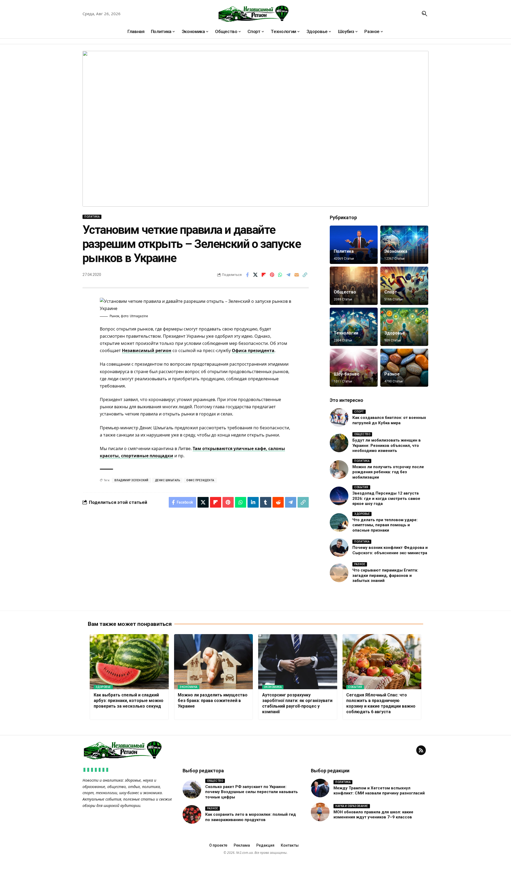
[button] (424, 13)
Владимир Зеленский (131, 480)
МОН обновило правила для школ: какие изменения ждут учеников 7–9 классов (373, 815)
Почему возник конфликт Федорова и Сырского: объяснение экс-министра (390, 550)
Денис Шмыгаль (167, 480)
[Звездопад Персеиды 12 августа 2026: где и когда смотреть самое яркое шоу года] (339, 496)
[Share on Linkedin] (253, 502)
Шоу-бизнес (346, 374)
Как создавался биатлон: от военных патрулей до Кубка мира (389, 420)
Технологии (346, 333)
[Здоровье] (404, 327)
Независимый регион (146, 350)
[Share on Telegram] (288, 275)
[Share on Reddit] (278, 502)
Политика (92, 216)
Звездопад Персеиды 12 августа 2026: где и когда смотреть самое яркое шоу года (386, 498)
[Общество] (354, 286)
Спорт (390, 292)
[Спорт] (404, 286)
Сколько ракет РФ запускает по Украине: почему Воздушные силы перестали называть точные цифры (251, 791)
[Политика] (354, 245)
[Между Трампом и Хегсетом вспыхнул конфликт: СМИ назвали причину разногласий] (320, 788)
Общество (345, 292)
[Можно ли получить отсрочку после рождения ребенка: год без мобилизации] (339, 469)
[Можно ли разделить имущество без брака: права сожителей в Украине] (213, 662)
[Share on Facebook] (247, 275)
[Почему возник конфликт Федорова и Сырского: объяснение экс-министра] (339, 547)
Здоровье (394, 333)
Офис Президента (200, 480)
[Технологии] (354, 327)
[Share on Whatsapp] (280, 275)
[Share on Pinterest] (272, 275)
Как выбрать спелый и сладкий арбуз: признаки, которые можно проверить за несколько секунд (128, 700)
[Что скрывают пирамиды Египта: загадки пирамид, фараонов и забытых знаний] (339, 573)
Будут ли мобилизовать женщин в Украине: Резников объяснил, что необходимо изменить (386, 445)
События (361, 487)
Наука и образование (351, 806)
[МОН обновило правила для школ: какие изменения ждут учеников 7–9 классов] (320, 812)
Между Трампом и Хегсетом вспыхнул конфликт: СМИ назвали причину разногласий (379, 791)
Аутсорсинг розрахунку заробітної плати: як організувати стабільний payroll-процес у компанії (297, 703)
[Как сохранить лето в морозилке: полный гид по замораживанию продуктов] (192, 814)
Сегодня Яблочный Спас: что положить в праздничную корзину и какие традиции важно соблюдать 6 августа (380, 703)
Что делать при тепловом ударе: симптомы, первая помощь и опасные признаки (385, 525)
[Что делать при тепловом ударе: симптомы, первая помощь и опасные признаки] (339, 522)
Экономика (395, 251)
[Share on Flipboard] (263, 275)
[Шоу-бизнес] (354, 368)
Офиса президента (253, 350)
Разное (392, 374)
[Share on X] (255, 275)
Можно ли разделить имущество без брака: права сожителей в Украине (213, 700)
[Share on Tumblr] (265, 502)
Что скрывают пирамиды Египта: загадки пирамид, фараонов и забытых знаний (385, 575)
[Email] (296, 275)
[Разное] (404, 368)
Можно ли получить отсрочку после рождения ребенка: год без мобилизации (388, 472)
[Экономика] (404, 245)
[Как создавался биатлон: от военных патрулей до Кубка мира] (339, 417)
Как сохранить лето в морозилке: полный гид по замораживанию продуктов (250, 817)
